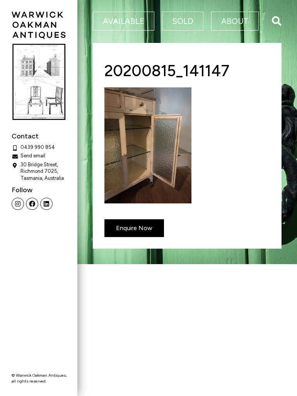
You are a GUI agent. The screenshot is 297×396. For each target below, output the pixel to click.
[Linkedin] (46, 204)
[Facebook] (32, 204)
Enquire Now (134, 228)
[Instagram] (18, 204)
